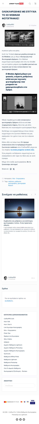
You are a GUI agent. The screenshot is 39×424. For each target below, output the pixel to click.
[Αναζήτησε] (30, 3)
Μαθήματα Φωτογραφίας (11, 365)
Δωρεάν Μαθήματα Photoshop (13, 348)
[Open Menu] (3, 3)
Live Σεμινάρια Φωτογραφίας (13, 327)
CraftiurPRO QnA (9, 318)
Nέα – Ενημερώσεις (10, 330)
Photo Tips (7, 333)
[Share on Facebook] (11, 169)
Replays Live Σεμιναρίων (11, 336)
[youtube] (24, 419)
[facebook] (17, 419)
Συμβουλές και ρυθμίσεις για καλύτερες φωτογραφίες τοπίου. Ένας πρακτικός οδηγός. (18, 223)
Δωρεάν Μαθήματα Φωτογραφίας (14, 351)
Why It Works (8, 339)
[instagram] (20, 419)
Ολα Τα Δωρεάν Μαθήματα (12, 368)
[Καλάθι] (35, 3)
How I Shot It (8, 324)
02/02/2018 (10, 26)
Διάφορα (6, 342)
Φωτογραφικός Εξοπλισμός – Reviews (15, 371)
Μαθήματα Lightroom (10, 359)
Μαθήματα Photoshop (10, 362)
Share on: (5, 169)
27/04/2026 (11, 279)
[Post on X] (14, 169)
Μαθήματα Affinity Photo (11, 356)
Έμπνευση (7, 353)
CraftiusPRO (10, 24)
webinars (11, 181)
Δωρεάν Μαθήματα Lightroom (13, 345)
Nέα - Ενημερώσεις (18, 178)
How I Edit (7, 321)
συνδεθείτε (9, 301)
